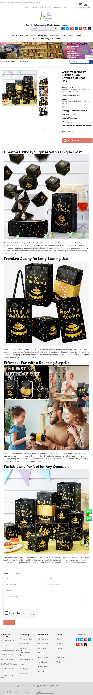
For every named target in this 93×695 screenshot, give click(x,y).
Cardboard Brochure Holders (8, 670)
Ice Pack (41, 671)
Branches (60, 644)
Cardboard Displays (6, 636)
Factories (60, 648)
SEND (9, 623)
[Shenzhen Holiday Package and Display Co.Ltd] (46, 16)
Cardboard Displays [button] (27, 35)
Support (90, 7)
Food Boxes (43, 635)
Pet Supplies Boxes (26, 639)
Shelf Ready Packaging (9, 664)
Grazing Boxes (43, 657)
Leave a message (12, 573)
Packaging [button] (42, 35)
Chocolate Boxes (44, 653)
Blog (58, 639)
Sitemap (82, 7)
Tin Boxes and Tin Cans (26, 654)
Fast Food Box (43, 644)
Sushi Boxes (42, 648)
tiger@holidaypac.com (38, 7)
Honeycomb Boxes (26, 660)
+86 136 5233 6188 (60, 7)
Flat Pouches (24, 674)
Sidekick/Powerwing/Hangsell (11, 650)
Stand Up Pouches (26, 669)
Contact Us (81, 635)
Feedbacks (61, 657)
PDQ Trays (5, 646)
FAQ (75, 7)
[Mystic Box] (46, 50)
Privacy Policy (8, 686)
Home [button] (14, 35)
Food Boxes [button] (54, 35)
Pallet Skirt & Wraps (8, 659)
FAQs (59, 662)
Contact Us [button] (56, 39)
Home (2, 61)
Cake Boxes (42, 662)
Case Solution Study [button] (41, 39)
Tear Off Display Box (8, 641)
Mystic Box (24, 61)
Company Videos (63, 653)
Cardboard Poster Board (7, 676)
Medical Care (24, 644)
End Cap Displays (7, 655)
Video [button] (64, 35)
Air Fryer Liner (43, 639)
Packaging (12, 61)
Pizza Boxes (42, 667)
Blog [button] (79, 35)
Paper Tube (24, 664)
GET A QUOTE (73, 141)
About (59, 635)
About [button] (71, 35)
